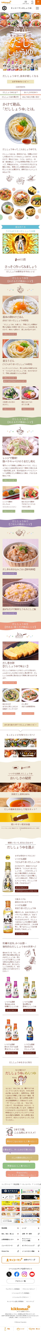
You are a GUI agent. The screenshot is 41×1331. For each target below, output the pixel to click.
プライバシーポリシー (28, 1289)
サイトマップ (30, 1301)
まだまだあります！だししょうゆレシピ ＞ (20, 725)
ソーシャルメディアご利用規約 (20, 1293)
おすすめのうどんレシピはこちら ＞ (26, 891)
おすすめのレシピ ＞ (20, 82)
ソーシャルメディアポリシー (20, 1297)
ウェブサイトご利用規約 (13, 1289)
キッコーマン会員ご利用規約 (15, 1301)
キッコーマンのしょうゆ (21, 8)
